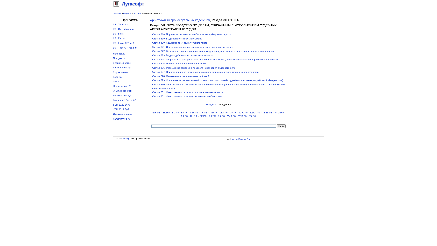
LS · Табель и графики (125, 47)
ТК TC (212, 116)
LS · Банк (118, 33)
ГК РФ (204, 112)
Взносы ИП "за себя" (124, 100)
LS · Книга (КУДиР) (123, 43)
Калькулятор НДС (123, 95)
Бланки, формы (122, 63)
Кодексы (127, 13)
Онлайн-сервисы (122, 91)
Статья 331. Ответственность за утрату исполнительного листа (187, 92)
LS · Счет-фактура (123, 29)
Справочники (120, 72)
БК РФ (166, 112)
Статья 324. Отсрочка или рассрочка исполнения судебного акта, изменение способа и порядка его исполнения (215, 59)
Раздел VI (211, 104)
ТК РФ (221, 116)
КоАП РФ (255, 112)
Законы (117, 81)
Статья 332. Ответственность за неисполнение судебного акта (187, 96)
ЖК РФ (224, 112)
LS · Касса (119, 38)
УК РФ (252, 116)
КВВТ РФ (267, 112)
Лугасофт (125, 139)
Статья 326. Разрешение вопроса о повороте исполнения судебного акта (193, 68)
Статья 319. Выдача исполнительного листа (177, 38)
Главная (117, 13)
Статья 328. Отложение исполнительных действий (180, 76)
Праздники (119, 58)
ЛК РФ (184, 116)
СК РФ (203, 116)
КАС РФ (243, 112)
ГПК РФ (214, 112)
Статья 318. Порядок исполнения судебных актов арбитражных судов (191, 34)
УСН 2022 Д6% (121, 105)
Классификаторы (122, 67)
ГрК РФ (194, 112)
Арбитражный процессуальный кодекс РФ (180, 20)
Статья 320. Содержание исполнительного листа (179, 43)
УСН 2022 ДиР (121, 109)
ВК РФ (175, 112)
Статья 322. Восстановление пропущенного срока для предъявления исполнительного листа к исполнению (213, 51)
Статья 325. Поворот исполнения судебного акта (179, 63)
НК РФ (193, 116)
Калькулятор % (121, 119)
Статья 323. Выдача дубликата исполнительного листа (183, 55)
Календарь (119, 53)
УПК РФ (242, 116)
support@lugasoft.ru (241, 139)
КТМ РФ (279, 112)
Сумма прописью (122, 114)
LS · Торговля (120, 24)
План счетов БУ (122, 86)
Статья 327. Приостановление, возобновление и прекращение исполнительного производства (205, 72)
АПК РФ (137, 13)
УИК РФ (231, 116)
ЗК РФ (233, 112)
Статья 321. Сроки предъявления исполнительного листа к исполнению (192, 47)
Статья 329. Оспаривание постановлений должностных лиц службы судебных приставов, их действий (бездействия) (217, 80)
